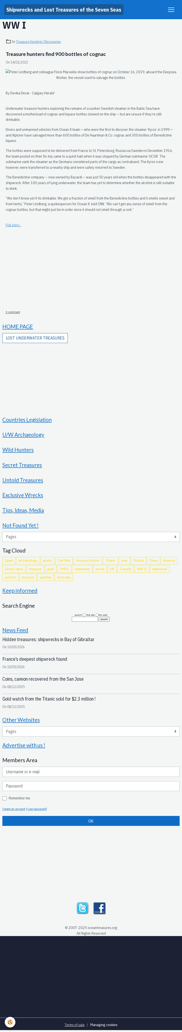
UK (112, 568)
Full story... (13, 224)
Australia (64, 577)
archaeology (27, 560)
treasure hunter (88, 560)
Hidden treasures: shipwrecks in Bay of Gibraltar (48, 639)
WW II (142, 568)
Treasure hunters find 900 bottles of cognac (56, 54)
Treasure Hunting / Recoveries (38, 41)
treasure (35, 568)
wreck (100, 568)
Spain (9, 560)
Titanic (110, 560)
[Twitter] (82, 907)
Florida (138, 560)
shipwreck (159, 568)
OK (91, 821)
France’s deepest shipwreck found (34, 659)
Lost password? (37, 809)
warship (45, 577)
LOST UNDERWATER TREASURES (35, 338)
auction (10, 577)
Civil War (63, 560)
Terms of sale (74, 1024)
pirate (47, 560)
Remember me (19, 798)
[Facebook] (99, 907)
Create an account (13, 809)
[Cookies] (10, 1022)
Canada (126, 568)
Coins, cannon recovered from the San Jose (43, 679)
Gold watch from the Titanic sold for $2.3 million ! (49, 699)
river (124, 560)
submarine (82, 568)
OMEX (64, 568)
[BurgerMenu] (171, 9)
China (153, 560)
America (169, 560)
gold (50, 568)
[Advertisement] (91, 271)
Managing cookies (104, 1024)
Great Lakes (14, 568)
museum (28, 577)
